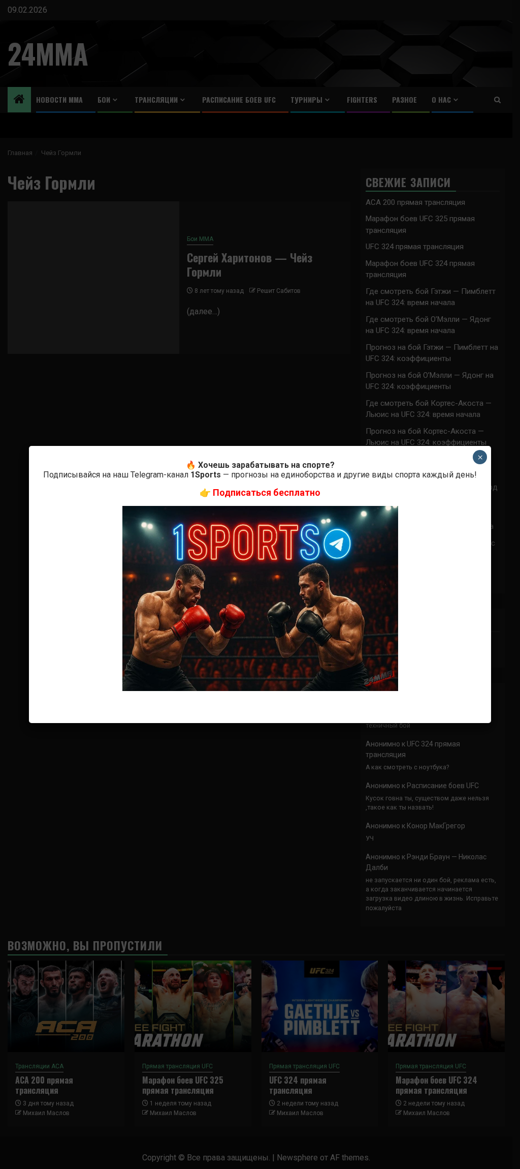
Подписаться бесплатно (266, 492)
